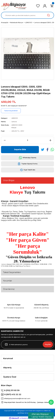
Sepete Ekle (20, 149)
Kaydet (48, 344)
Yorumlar (7, 280)
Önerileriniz (8, 289)
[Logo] (13, 6)
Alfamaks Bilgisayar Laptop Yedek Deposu (42, 415)
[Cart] (52, 6)
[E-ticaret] (27, 418)
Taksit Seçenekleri (12, 272)
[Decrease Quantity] (4, 140)
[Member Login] (44, 6)
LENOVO (15, 118)
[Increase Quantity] (50, 140)
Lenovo (14, 121)
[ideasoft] (14, 418)
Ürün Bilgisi (8, 180)
